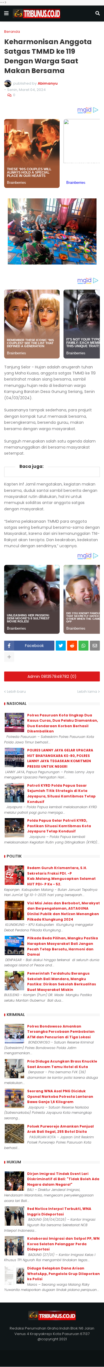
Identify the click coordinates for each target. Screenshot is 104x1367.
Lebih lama (87, 691)
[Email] (95, 646)
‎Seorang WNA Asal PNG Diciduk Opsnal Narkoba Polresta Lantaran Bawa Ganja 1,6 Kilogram (60, 1096)
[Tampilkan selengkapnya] (9, 657)
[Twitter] (61, 646)
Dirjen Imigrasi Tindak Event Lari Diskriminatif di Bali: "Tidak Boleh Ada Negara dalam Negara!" (63, 1179)
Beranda (12, 31)
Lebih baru (16, 691)
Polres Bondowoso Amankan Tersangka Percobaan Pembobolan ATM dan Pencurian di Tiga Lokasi (61, 1031)
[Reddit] (72, 646)
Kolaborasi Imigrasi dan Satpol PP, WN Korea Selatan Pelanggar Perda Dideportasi (63, 1244)
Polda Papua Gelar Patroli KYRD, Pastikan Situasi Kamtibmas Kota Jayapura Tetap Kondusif (59, 826)
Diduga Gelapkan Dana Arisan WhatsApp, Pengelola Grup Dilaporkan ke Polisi (63, 1273)
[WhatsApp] (83, 646)
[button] (6, 13)
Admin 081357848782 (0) (52, 676)
